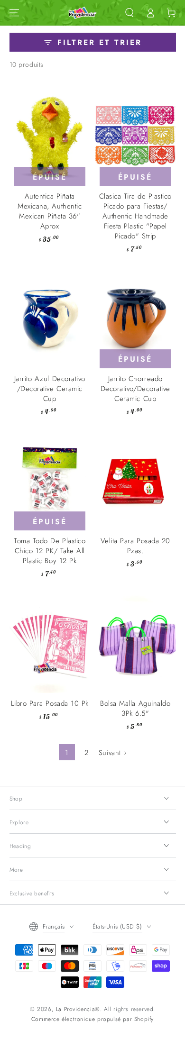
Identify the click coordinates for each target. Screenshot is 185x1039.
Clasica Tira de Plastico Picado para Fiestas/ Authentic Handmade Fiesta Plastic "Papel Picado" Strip (135, 216)
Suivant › (112, 752)
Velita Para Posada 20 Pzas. (135, 546)
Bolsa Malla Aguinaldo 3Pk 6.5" (135, 708)
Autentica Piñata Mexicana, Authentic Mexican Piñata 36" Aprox (50, 211)
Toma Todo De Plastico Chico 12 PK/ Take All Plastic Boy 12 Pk (49, 551)
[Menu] (14, 13)
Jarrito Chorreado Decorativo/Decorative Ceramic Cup (135, 389)
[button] (129, 13)
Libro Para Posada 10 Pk (50, 703)
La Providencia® (78, 1009)
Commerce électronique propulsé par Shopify (92, 1019)
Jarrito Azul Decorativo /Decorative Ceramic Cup (49, 389)
